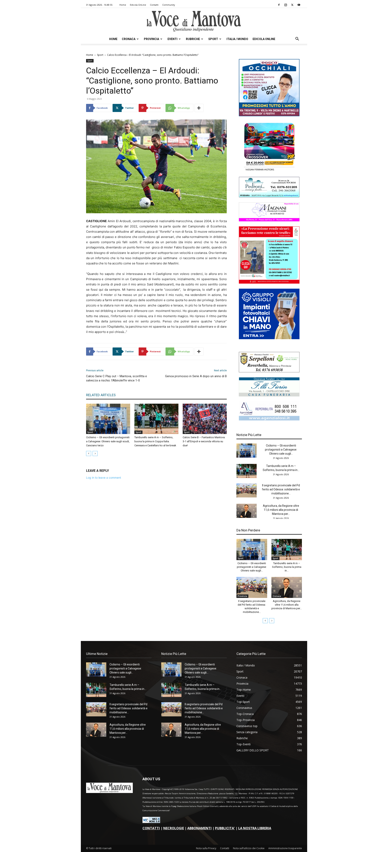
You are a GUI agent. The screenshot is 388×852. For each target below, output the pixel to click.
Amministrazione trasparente (285, 848)
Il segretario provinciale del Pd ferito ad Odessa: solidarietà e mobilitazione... (281, 489)
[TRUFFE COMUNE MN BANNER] (269, 282)
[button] (297, 39)
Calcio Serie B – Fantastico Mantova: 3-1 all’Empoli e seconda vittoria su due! (204, 441)
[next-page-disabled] (95, 453)
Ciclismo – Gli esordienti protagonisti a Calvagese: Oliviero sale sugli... (281, 449)
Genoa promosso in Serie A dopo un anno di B (196, 376)
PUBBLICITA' (225, 828)
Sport (213, 39)
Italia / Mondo (237, 39)
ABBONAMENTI (199, 828)
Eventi (172, 39)
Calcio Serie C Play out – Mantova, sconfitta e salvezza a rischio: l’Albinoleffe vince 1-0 (116, 378)
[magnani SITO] (269, 220)
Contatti (154, 4)
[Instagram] (286, 5)
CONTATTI (151, 828)
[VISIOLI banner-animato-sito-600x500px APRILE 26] (269, 338)
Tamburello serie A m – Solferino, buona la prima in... (286, 567)
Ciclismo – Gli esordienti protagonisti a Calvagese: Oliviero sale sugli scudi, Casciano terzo (108, 441)
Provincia (151, 39)
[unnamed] (269, 419)
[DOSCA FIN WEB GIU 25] (269, 115)
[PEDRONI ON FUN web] (269, 196)
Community (168, 4)
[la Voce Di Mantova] (194, 21)
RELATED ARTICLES (101, 395)
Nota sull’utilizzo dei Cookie (249, 848)
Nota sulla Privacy (206, 848)
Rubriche (193, 39)
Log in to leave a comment (103, 477)
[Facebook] (279, 5)
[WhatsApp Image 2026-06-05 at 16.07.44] (269, 171)
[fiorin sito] (269, 395)
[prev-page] (88, 453)
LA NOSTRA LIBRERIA (254, 828)
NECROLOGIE (173, 828)
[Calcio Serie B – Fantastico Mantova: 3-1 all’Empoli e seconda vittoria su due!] (205, 419)
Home (122, 4)
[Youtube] (299, 5)
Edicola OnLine (138, 4)
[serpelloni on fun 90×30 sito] (269, 371)
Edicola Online (264, 39)
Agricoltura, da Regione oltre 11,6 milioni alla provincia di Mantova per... (281, 509)
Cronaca (128, 39)
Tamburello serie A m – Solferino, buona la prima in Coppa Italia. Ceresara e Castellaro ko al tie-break (155, 441)
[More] (199, 108)
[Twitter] (292, 5)
